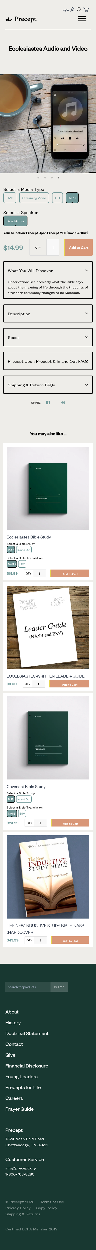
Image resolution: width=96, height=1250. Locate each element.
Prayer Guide (19, 1109)
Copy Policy (46, 1207)
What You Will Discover (30, 270)
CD (57, 197)
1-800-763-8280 (19, 1173)
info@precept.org (20, 1167)
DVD (9, 197)
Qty (38, 247)
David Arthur (15, 220)
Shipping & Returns (22, 1213)
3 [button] (52, 177)
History (13, 1022)
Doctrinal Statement (26, 1033)
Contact (14, 1044)
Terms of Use (52, 1201)
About (12, 1011)
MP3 (72, 197)
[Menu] (83, 19)
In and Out (23, 549)
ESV (22, 564)
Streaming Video (34, 197)
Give (10, 1055)
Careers (14, 1098)
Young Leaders (21, 1076)
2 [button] (45, 177)
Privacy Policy (18, 1207)
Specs (13, 337)
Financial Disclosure (26, 1065)
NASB (12, 564)
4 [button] (58, 177)
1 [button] (38, 177)
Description (19, 313)
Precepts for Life (23, 1087)
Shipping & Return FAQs (31, 384)
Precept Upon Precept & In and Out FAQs (48, 361)
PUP (11, 549)
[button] (79, 9)
